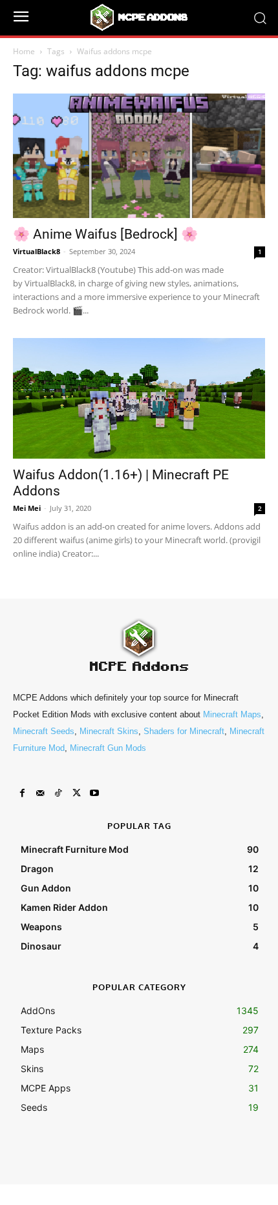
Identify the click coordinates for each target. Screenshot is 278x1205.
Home (24, 51)
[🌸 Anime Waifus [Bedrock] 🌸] (139, 156)
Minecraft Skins (109, 731)
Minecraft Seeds (43, 731)
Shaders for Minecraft (184, 731)
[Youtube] (94, 793)
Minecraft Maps (232, 714)
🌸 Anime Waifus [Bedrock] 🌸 (105, 234)
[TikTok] (58, 793)
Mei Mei (27, 508)
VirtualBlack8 (36, 251)
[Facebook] (22, 793)
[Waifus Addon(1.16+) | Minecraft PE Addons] (139, 398)
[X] (76, 793)
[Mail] (40, 793)
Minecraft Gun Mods (108, 748)
